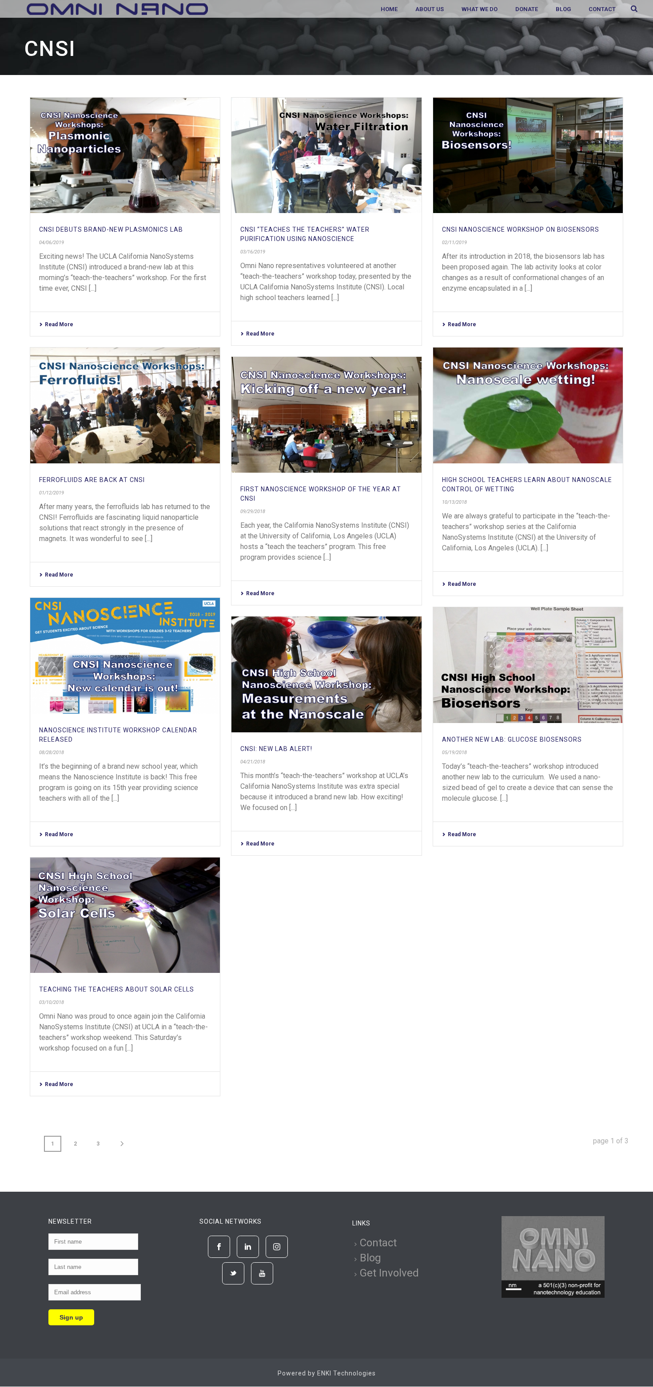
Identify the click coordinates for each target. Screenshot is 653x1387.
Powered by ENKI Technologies (327, 1373)
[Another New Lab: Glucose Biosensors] (528, 665)
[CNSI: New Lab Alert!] (326, 674)
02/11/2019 (454, 242)
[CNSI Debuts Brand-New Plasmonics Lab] (125, 155)
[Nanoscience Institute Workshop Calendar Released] (125, 656)
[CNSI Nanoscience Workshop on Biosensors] (528, 155)
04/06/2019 (51, 242)
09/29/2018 (252, 511)
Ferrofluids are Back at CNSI (92, 479)
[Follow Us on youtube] (262, 1273)
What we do (480, 9)
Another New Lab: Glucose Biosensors (512, 739)
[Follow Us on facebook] (219, 1247)
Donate (526, 9)
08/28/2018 (51, 752)
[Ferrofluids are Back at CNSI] (125, 405)
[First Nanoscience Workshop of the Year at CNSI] (326, 415)
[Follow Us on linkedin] (248, 1247)
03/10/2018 (51, 1002)
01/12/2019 (51, 493)
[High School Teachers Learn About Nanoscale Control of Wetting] (528, 405)
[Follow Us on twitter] (233, 1273)
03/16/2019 (252, 252)
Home (389, 9)
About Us (429, 9)
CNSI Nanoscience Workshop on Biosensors (520, 229)
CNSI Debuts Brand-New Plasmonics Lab (111, 229)
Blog (563, 9)
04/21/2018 (252, 762)
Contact (602, 9)
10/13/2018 (454, 502)
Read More (59, 324)
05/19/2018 (454, 752)
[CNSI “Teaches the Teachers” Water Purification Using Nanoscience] (326, 155)
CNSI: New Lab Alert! (276, 748)
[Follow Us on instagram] (277, 1247)
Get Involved (389, 1273)
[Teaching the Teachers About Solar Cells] (125, 915)
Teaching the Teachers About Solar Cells (116, 989)
